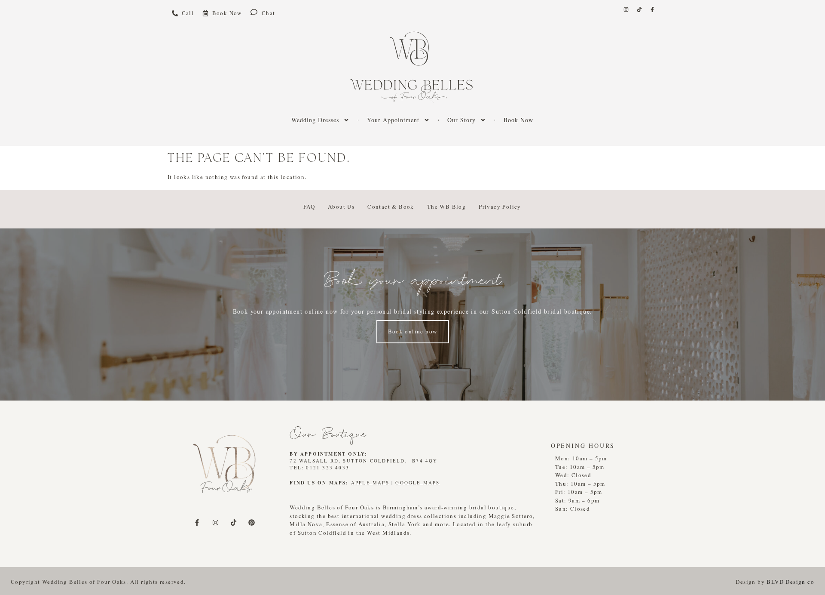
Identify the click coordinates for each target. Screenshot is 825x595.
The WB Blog (446, 206)
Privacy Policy (500, 206)
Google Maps (417, 482)
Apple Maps (370, 482)
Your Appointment (393, 120)
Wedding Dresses (315, 120)
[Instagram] (626, 9)
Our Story (461, 120)
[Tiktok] (639, 9)
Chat (268, 13)
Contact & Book (390, 206)
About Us (341, 206)
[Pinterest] (252, 522)
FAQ (309, 206)
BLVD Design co (790, 582)
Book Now (518, 120)
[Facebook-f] (652, 9)
